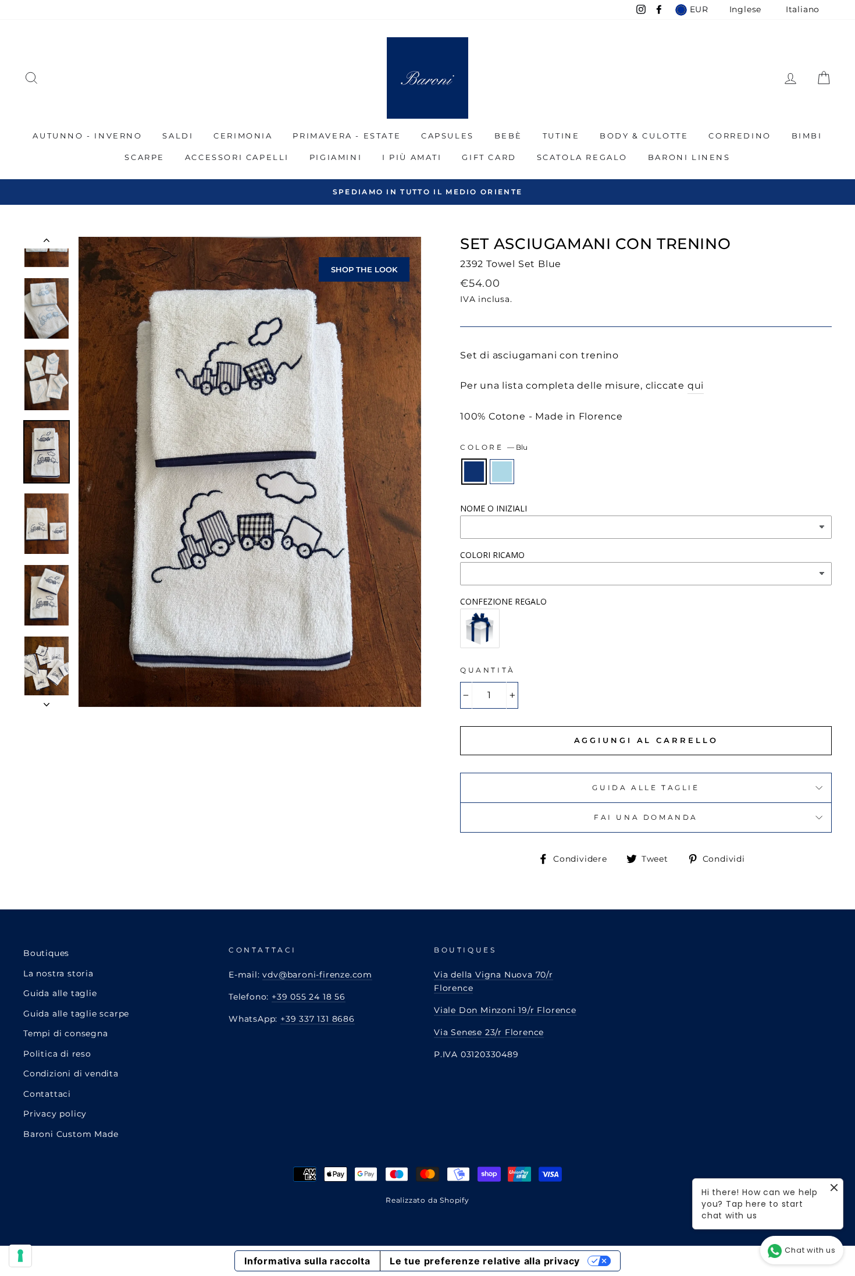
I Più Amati (412, 157)
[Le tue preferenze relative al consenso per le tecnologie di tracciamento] (20, 1256)
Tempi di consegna (65, 1033)
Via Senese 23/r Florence (489, 1032)
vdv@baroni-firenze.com (317, 974)
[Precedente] (46, 242)
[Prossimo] (46, 701)
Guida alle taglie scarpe (76, 1013)
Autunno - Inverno (87, 135)
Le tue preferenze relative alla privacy (485, 1261)
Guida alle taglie (60, 993)
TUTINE (561, 135)
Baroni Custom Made (70, 1134)
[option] (427, 191)
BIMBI (807, 135)
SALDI (177, 135)
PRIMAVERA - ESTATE (347, 135)
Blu (474, 472)
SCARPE (144, 157)
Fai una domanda (646, 817)
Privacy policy (55, 1113)
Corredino (739, 135)
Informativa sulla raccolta (307, 1261)
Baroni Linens (689, 157)
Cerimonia (242, 135)
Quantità (487, 670)
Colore (494, 447)
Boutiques (46, 953)
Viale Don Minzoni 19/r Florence (505, 1010)
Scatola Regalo (582, 157)
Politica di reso (57, 1053)
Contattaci (47, 1094)
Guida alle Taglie (645, 787)
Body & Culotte (644, 135)
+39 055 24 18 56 (308, 996)
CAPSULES (447, 135)
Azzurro (502, 472)
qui (695, 385)
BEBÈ (508, 135)
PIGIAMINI (335, 157)
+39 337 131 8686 (317, 1018)
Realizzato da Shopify (427, 1200)
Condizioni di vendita (71, 1073)
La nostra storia (58, 973)
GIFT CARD (489, 157)
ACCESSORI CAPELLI (237, 157)
